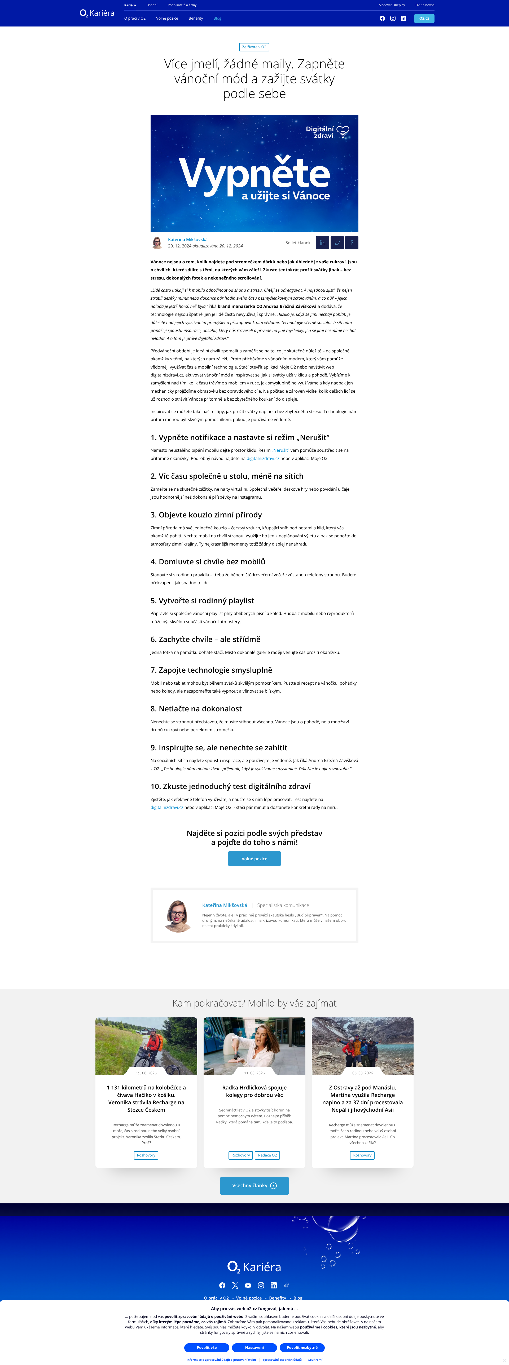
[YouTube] (248, 1286)
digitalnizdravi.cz (263, 458)
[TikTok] (287, 1286)
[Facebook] (382, 19)
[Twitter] (337, 242)
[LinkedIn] (274, 1286)
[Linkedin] (403, 19)
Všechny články (249, 1185)
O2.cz (424, 18)
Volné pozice (167, 18)
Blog (217, 18)
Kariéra (102, 13)
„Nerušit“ (280, 450)
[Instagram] (393, 19)
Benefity (196, 18)
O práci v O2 (135, 18)
